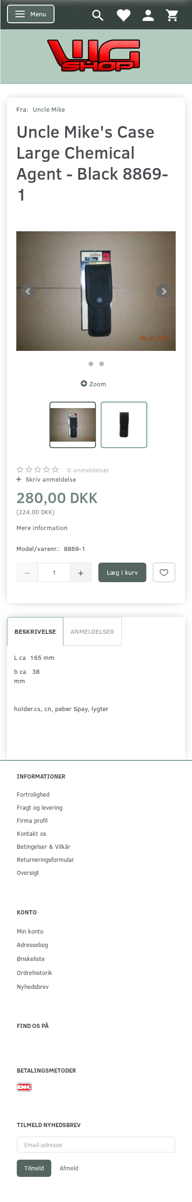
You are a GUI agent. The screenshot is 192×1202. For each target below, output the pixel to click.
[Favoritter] (123, 14)
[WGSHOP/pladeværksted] (96, 55)
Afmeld (69, 1168)
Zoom (97, 383)
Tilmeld (34, 1168)
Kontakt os (31, 833)
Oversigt (28, 872)
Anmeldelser (92, 631)
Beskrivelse (35, 631)
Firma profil (32, 820)
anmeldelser (88, 469)
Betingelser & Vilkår (43, 846)
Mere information (42, 527)
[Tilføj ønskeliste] (164, 572)
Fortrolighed (33, 794)
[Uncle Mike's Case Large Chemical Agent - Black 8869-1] (96, 291)
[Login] (148, 14)
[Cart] (172, 14)
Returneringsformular (45, 859)
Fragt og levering (39, 807)
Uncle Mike (49, 109)
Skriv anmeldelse (50, 479)
